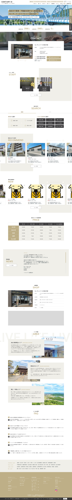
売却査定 (70, 28)
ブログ (9, 483)
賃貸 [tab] (22, 112)
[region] (45, 262)
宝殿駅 (13, 236)
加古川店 (9, 490)
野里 (47, 464)
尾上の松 (33, 468)
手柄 (36, 468)
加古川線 (44, 466)
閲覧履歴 (69, 3)
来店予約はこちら (54, 60)
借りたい (35, 3)
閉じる (65, 498)
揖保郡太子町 (45, 462)
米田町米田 (53, 464)
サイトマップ (45, 483)
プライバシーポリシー (46, 480)
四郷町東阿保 (24, 464)
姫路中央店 (10, 488)
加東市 (54, 462)
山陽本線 (18, 466)
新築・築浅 (41, 119)
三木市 (28, 462)
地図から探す (22, 483)
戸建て (32, 481)
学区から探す (22, 485)
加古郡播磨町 (39, 462)
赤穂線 (53, 466)
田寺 (45, 464)
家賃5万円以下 (41, 123)
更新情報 (9, 481)
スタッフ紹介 (10, 480)
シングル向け (59, 123)
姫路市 (18, 462)
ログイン (57, 3)
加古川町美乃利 (40, 464)
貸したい (48, 3)
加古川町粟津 (58, 464)
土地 (38, 481)
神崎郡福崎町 (50, 462)
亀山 (38, 468)
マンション (35, 481)
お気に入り (62, 3)
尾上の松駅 (13, 239)
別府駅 (13, 233)
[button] (18, 60)
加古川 (20, 468)
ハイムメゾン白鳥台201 (28, 272)
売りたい (44, 3)
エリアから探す (22, 481)
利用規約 (44, 481)
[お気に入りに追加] (4, 144)
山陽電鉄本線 (23, 466)
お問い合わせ (57, 488)
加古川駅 (13, 227)
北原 (49, 464)
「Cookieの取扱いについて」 (52, 498)
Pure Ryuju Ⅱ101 (27, 266)
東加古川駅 (13, 230)
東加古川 (27, 468)
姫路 (17, 468)
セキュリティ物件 (59, 126)
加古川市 (21, 462)
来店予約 (70, 13)
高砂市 (25, 462)
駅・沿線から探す (22, 480)
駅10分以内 (50, 123)
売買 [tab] (50, 112)
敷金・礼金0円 (59, 119)
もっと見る (36, 95)
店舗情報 (52, 3)
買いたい (39, 3)
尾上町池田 (30, 464)
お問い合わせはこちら (55, 57)
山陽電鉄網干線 (40, 466)
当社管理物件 (50, 126)
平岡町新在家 (19, 464)
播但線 (27, 466)
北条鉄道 (56, 466)
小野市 (31, 462)
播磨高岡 (41, 468)
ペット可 (50, 119)
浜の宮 (23, 468)
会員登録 (70, 20)
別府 (44, 468)
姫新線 (30, 466)
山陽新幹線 (34, 466)
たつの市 (34, 462)
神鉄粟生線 (49, 466)
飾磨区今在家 (34, 464)
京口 (30, 468)
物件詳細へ (25, 270)
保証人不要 (41, 126)
